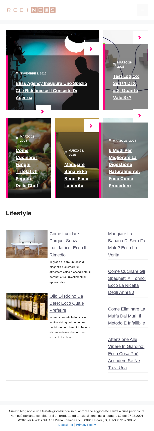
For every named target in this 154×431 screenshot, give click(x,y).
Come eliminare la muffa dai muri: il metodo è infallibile (126, 316)
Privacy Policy (86, 425)
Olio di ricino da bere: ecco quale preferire (67, 303)
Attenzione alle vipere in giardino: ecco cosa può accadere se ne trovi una (126, 353)
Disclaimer (65, 425)
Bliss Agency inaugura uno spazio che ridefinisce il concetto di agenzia (51, 90)
